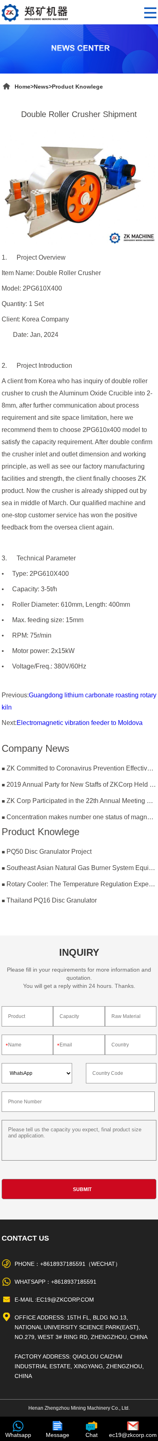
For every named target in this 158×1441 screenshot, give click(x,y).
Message (57, 1435)
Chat (91, 1435)
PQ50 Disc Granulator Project (49, 851)
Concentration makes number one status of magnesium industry (81, 817)
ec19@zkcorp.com (133, 1435)
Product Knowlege (77, 86)
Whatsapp (18, 1435)
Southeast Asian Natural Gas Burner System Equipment (81, 867)
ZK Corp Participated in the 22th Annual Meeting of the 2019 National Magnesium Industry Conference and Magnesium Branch (81, 800)
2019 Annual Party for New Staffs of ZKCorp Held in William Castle (81, 784)
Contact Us (25, 1238)
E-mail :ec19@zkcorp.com (54, 1299)
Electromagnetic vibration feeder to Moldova (80, 722)
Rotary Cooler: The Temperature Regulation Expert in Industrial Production (81, 884)
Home (22, 86)
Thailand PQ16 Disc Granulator (51, 900)
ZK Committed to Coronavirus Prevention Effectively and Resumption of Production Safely (81, 768)
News (41, 86)
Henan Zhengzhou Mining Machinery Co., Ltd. (79, 1408)
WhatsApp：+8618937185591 (55, 1281)
